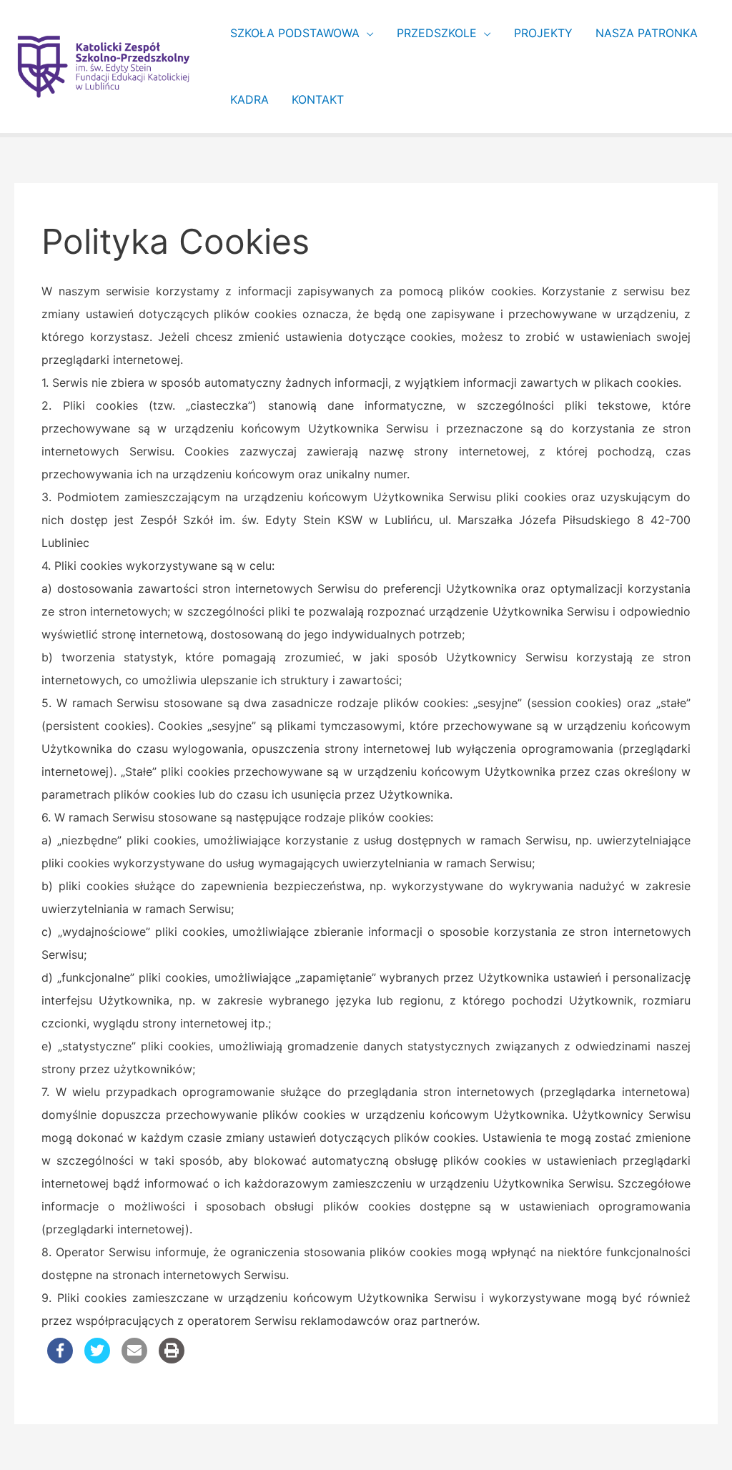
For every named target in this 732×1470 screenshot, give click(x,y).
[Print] (171, 1359)
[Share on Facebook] (60, 1359)
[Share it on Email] (134, 1359)
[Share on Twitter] (97, 1359)
